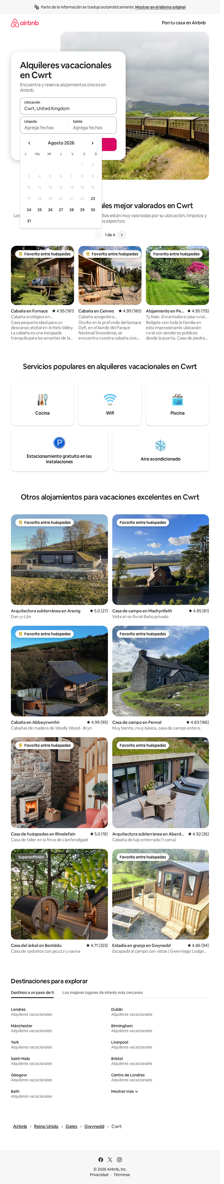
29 (82, 209)
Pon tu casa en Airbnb (184, 23)
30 (93, 209)
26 (50, 209)
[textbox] (44, 127)
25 (39, 209)
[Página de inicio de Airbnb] (25, 22)
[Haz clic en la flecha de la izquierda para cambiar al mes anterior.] (29, 143)
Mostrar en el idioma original (160, 7)
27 (61, 209)
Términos (122, 1174)
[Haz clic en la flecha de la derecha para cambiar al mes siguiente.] (92, 143)
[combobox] (68, 108)
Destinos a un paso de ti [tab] (32, 992)
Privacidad (99, 1174)
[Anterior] (98, 235)
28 (71, 209)
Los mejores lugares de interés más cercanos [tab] (103, 992)
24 (29, 209)
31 (29, 221)
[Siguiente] (121, 235)
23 (93, 198)
